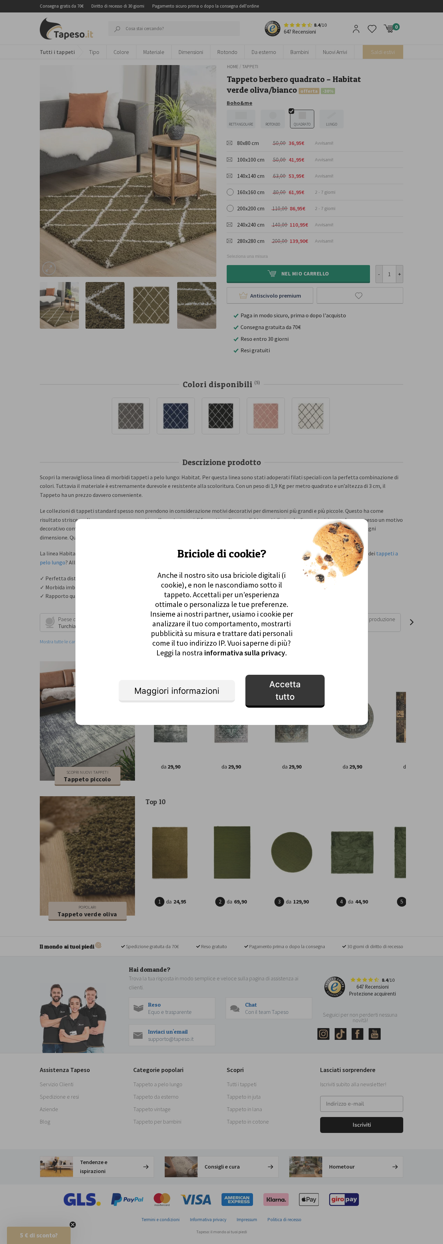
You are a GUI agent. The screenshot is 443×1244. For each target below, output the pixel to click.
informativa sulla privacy (244, 652)
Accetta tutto (285, 690)
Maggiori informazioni (176, 691)
